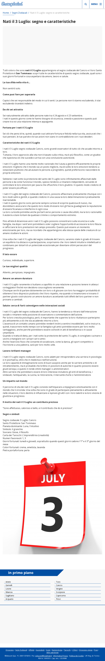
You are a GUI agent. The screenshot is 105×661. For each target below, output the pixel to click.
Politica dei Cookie (76, 656)
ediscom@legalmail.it (43, 656)
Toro (58, 582)
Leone (8, 588)
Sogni (48, 650)
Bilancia (8, 592)
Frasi (96, 650)
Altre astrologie (52, 652)
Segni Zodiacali (21, 650)
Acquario (9, 599)
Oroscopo (10, 650)
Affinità (31, 650)
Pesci (58, 599)
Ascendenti (40, 650)
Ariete (8, 582)
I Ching (74, 650)
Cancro (59, 585)
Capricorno (61, 595)
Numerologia (57, 650)
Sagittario (9, 595)
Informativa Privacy (60, 656)
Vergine (59, 588)
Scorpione (60, 592)
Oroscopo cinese (85, 650)
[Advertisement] (52, 45)
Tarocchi (67, 650)
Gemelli (8, 585)
